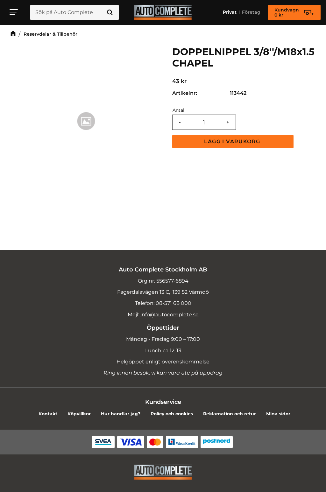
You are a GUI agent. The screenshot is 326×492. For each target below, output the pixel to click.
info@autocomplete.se (169, 315)
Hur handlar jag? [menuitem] (120, 414)
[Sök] (110, 12)
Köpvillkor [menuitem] (79, 414)
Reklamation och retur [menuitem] (229, 414)
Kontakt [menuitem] (48, 414)
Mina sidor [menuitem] (278, 414)
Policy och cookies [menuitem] (172, 414)
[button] (14, 12)
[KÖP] (233, 141)
